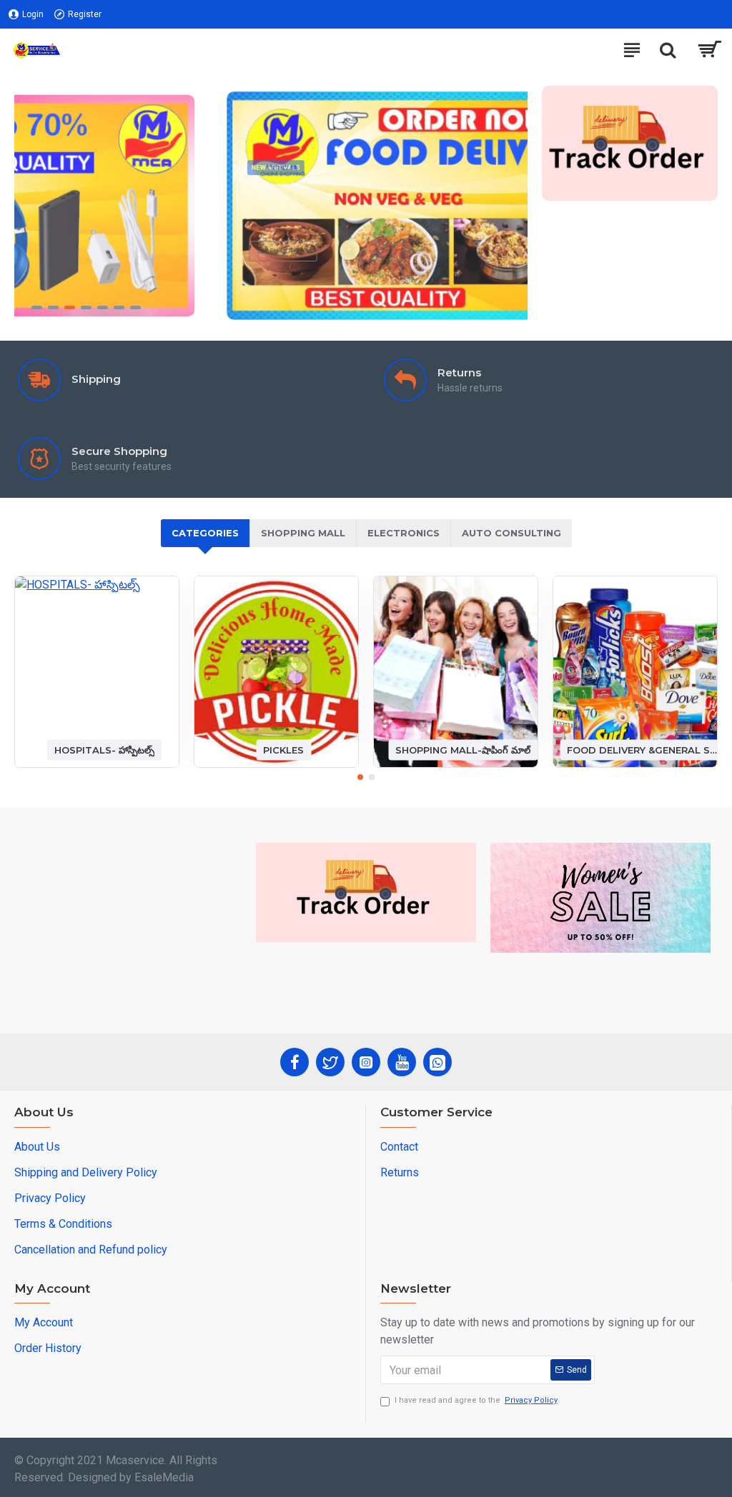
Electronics (403, 533)
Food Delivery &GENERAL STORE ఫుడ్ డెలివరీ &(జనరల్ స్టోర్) (642, 749)
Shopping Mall (303, 533)
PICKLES (283, 749)
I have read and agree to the (476, 1400)
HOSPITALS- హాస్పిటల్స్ (104, 749)
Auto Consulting (511, 533)
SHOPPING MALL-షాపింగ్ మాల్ (462, 749)
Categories (205, 533)
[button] (360, 777)
